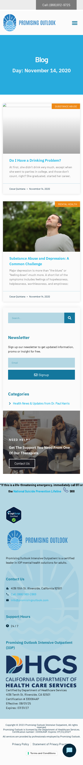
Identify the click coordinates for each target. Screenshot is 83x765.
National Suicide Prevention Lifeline (37, 491)
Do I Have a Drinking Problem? (35, 160)
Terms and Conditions (43, 753)
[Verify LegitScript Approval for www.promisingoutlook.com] (13, 522)
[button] (74, 22)
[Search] (69, 318)
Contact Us (22, 463)
